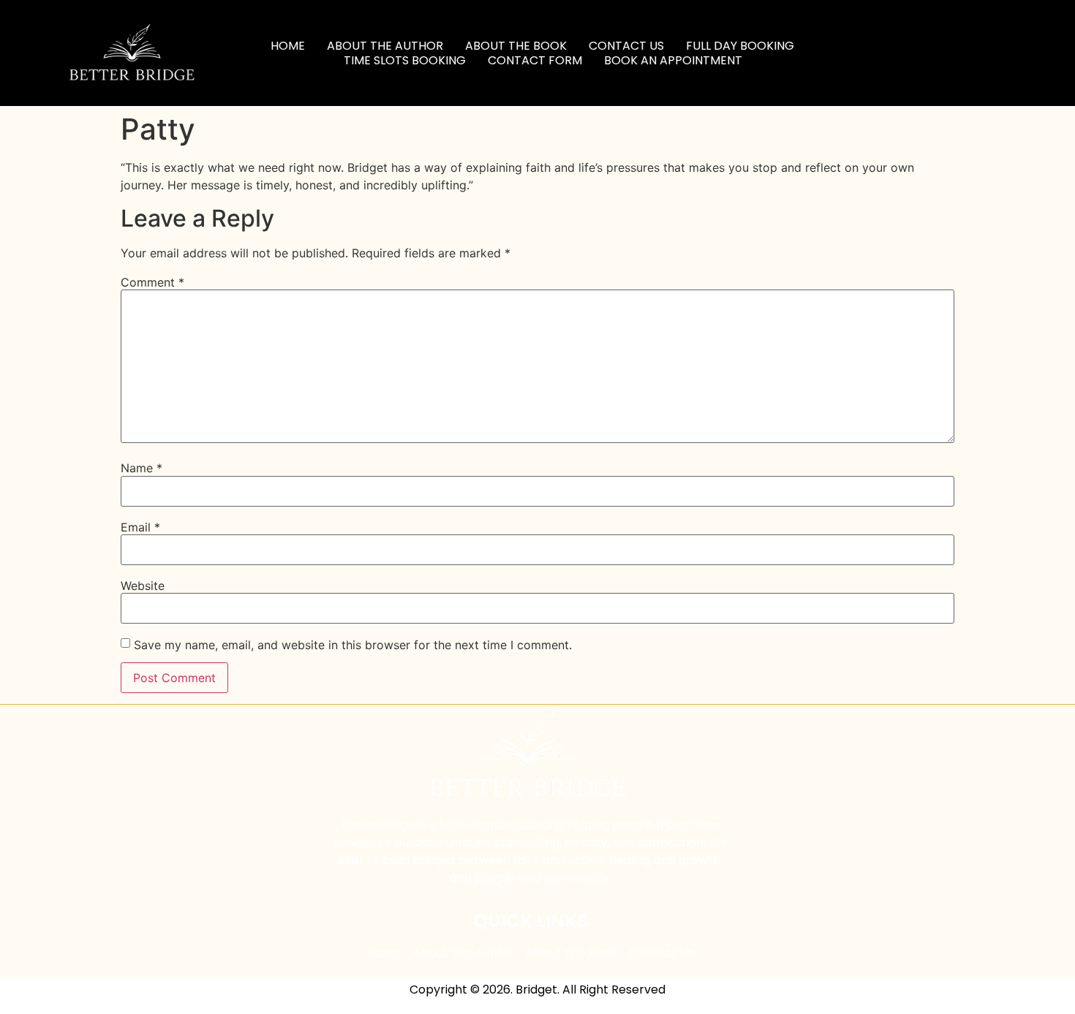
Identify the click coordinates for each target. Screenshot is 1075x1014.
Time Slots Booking (405, 60)
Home (288, 46)
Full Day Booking (740, 46)
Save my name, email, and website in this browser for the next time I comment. (353, 645)
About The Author (385, 46)
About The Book (516, 46)
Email (140, 527)
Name (141, 468)
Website (143, 585)
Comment (152, 282)
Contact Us (626, 46)
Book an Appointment (673, 60)
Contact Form (535, 60)
